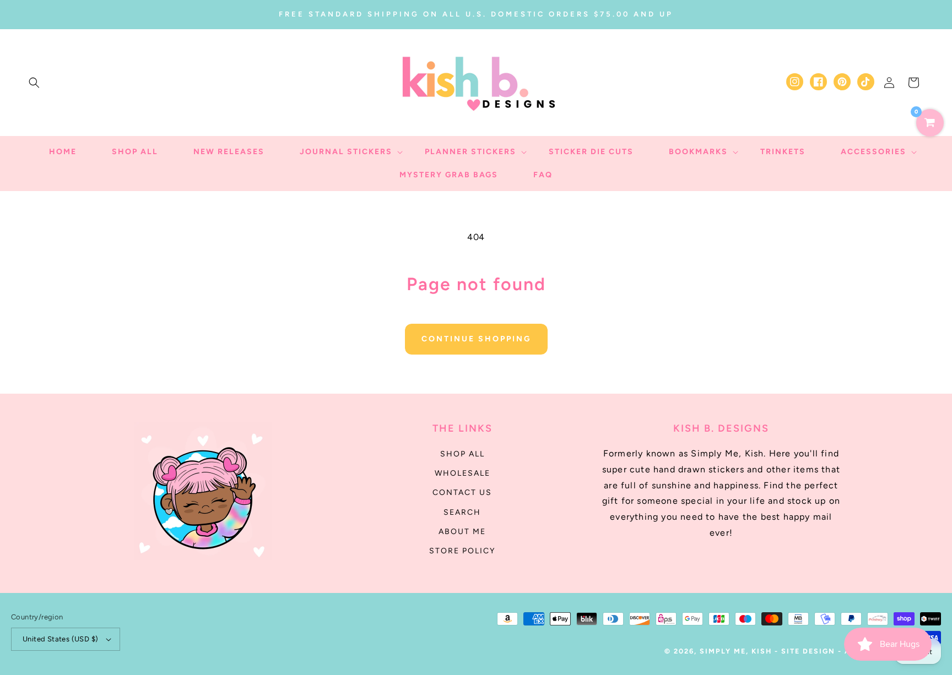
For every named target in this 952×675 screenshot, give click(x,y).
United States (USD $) (60, 639)
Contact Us (462, 492)
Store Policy (462, 551)
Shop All (462, 454)
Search (462, 512)
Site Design (808, 651)
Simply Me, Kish (737, 651)
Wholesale (462, 473)
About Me (462, 531)
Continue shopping (476, 339)
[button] (34, 82)
